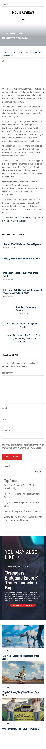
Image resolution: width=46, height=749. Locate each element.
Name (5, 408)
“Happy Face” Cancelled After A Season (21, 258)
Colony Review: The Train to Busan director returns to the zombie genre (23, 518)
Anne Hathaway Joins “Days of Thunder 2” (22, 511)
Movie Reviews (23, 12)
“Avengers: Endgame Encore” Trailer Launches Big (20, 487)
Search (7, 466)
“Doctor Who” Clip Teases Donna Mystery (22, 244)
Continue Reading (22, 605)
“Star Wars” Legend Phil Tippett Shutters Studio (22, 495)
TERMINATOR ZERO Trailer (22, 217)
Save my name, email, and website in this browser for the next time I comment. (23, 446)
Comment (7, 373)
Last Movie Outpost (17, 221)
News (21, 33)
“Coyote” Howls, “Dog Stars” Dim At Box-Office (21, 504)
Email (5, 419)
